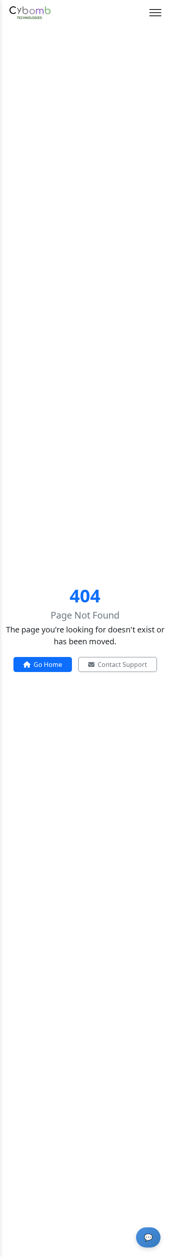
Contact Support (122, 664)
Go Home (48, 664)
